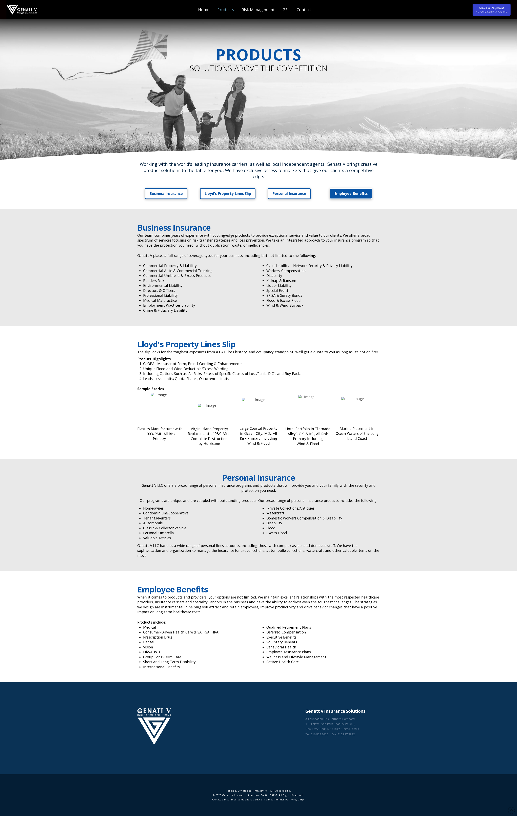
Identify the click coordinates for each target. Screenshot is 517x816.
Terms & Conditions (238, 790)
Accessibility (283, 790)
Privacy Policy (263, 790)
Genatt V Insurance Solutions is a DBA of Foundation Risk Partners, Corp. (258, 799)
